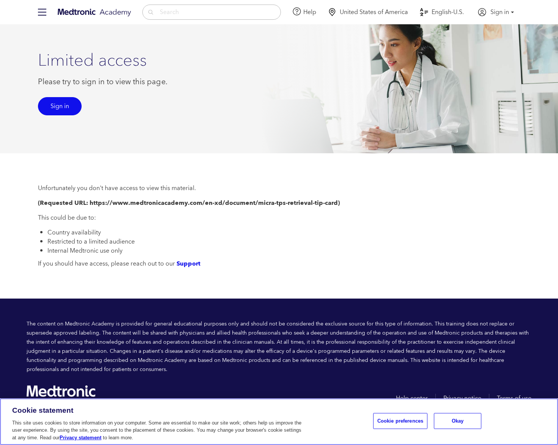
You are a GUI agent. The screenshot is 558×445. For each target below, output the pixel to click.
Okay (458, 421)
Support (188, 263)
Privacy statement (80, 437)
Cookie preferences (400, 421)
